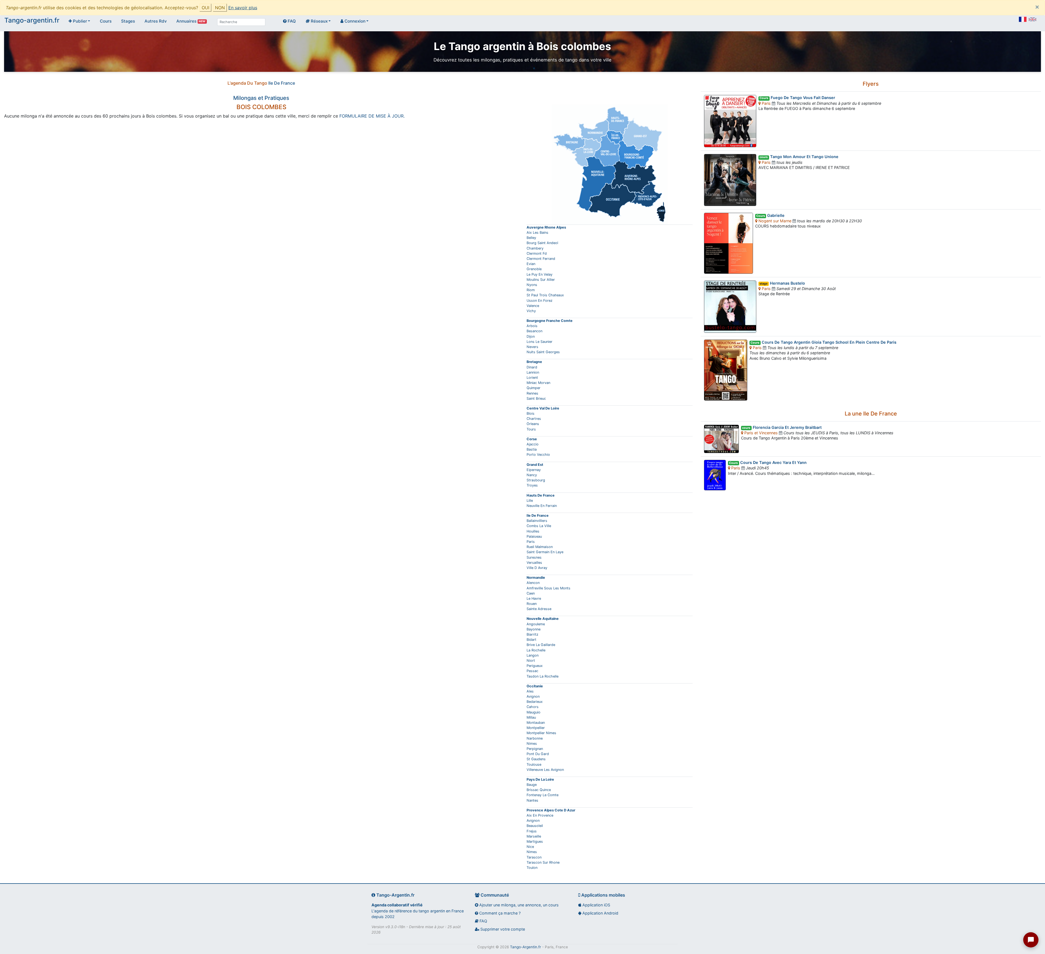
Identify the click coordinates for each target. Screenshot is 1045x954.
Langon (533, 655)
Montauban (536, 723)
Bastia (532, 449)
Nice (530, 847)
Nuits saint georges (543, 352)
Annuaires (190, 21)
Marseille (534, 836)
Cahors (533, 707)
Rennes (532, 393)
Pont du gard (538, 754)
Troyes (532, 485)
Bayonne (533, 629)
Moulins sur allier (541, 280)
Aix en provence (540, 815)
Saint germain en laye (545, 552)
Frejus (532, 831)
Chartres (534, 419)
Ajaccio (533, 444)
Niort (531, 660)
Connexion (354, 21)
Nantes (532, 800)
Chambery (535, 248)
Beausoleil (535, 826)
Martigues (535, 841)
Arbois (532, 326)
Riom (531, 290)
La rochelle (536, 650)
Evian (531, 264)
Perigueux (535, 666)
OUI (205, 7)
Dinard (532, 367)
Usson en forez (539, 300)
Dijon (531, 336)
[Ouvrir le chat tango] (1030, 939)
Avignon (533, 696)
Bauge (532, 785)
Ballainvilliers (537, 521)
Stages (128, 21)
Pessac (532, 671)
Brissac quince (539, 790)
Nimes (532, 743)
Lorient (532, 378)
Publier (79, 21)
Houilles (533, 531)
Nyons (532, 285)
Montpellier (536, 728)
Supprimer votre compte (502, 929)
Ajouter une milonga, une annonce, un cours (518, 905)
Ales (530, 691)
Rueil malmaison (540, 547)
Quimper (533, 388)
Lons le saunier (539, 342)
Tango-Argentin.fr (525, 947)
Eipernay (534, 470)
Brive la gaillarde (541, 645)
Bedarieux (535, 702)
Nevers (532, 347)
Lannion (533, 372)
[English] (1032, 19)
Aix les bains (537, 232)
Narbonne (535, 738)
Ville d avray (537, 568)
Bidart (531, 640)
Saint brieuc (536, 398)
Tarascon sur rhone (543, 862)
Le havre (534, 598)
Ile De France (281, 83)
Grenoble (534, 269)
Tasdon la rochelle (542, 676)
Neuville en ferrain (542, 506)
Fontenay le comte (542, 795)
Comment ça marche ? (499, 913)
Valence (533, 306)
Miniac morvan (538, 383)
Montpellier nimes (541, 733)
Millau (531, 717)
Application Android (599, 913)
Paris (531, 542)
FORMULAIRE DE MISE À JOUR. (372, 116)
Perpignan (535, 749)
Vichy (531, 311)
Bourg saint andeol (542, 243)
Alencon (533, 583)
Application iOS (595, 905)
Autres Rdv (156, 21)
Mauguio (533, 712)
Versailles (534, 563)
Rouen (532, 604)
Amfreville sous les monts (548, 588)
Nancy (532, 475)
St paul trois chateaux (545, 295)
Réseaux (319, 21)
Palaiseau (534, 536)
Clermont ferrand (541, 259)
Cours (106, 21)
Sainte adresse (539, 609)
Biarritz (532, 634)
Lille (530, 500)
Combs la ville (539, 526)
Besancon (534, 331)
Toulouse (534, 764)
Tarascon (534, 857)
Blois (530, 413)
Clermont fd (537, 253)
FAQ (291, 21)
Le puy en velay (539, 274)
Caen (531, 593)
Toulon (532, 868)
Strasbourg (536, 480)
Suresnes (534, 557)
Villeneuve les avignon (545, 770)
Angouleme (536, 624)
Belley (531, 238)
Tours (531, 429)
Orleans (533, 424)
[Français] (1022, 19)
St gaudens (536, 759)
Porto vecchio (538, 455)
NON (220, 7)
